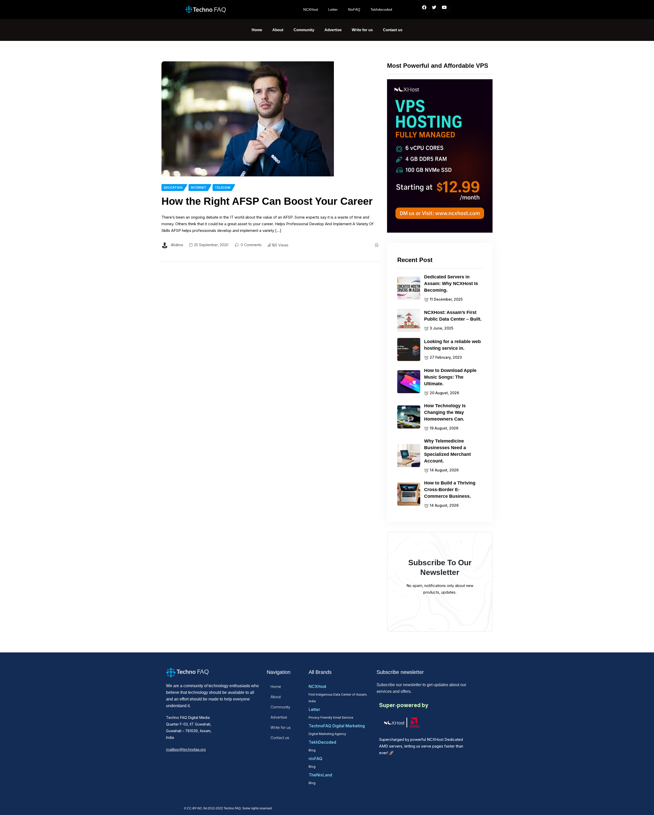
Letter (333, 9)
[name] (247, 118)
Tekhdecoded (381, 9)
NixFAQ (354, 9)
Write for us (362, 30)
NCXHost (310, 9)
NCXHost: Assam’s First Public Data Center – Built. (453, 316)
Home (257, 30)
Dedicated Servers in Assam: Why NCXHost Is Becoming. (451, 283)
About (277, 30)
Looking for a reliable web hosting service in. (452, 345)
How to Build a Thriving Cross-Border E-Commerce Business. (449, 489)
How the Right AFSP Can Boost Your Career (267, 201)
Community (304, 30)
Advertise (333, 30)
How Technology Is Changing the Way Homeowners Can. (445, 412)
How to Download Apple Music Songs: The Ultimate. (450, 377)
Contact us (392, 30)
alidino (177, 245)
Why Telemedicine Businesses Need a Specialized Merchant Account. (447, 450)
